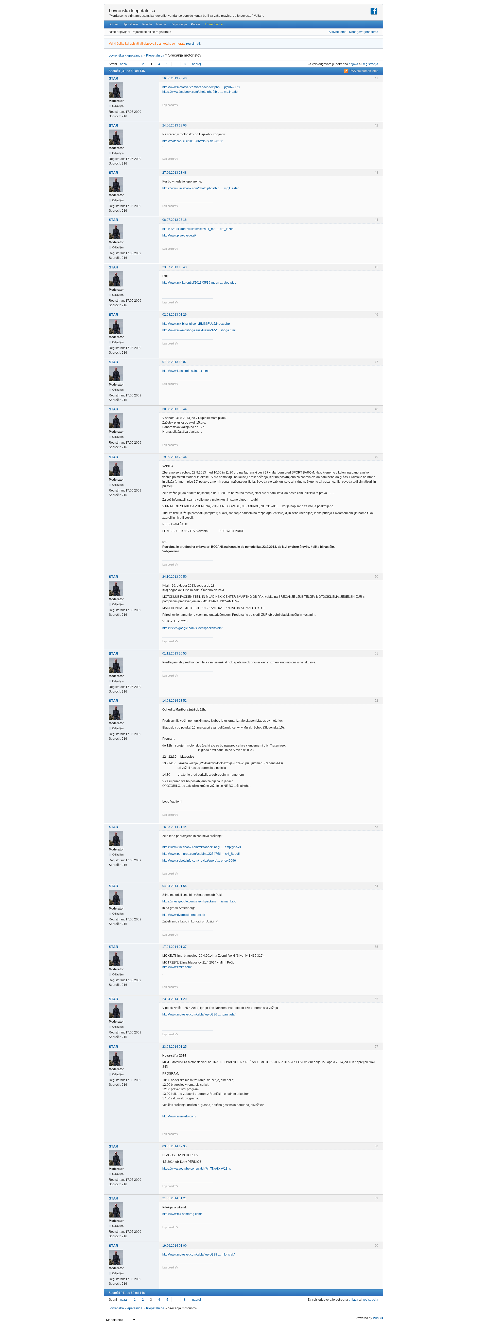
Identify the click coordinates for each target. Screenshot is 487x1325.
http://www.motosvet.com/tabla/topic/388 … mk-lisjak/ (198, 1254)
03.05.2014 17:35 (174, 1146)
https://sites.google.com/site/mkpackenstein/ (192, 628)
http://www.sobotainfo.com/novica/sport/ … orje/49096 (199, 860)
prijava (353, 64)
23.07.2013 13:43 (174, 267)
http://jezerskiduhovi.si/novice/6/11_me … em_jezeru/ (198, 229)
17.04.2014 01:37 (174, 947)
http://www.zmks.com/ (177, 967)
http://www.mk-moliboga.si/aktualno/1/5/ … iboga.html (199, 330)
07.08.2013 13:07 (174, 362)
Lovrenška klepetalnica (132, 10)
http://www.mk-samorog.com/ (182, 1214)
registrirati (193, 43)
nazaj (124, 64)
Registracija (178, 24)
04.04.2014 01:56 (174, 886)
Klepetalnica (155, 55)
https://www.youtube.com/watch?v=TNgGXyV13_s (196, 1168)
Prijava (196, 24)
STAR (113, 78)
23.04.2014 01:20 (174, 999)
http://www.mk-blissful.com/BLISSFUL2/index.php (196, 323)
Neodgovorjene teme (363, 32)
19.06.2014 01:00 (174, 1245)
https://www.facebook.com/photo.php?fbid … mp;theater (200, 92)
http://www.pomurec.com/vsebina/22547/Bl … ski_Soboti (201, 854)
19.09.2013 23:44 (174, 457)
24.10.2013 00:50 (174, 576)
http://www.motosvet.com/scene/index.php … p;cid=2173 (201, 87)
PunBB (378, 1318)
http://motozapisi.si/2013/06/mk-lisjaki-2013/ (192, 141)
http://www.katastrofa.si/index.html (185, 371)
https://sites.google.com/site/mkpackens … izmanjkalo (199, 901)
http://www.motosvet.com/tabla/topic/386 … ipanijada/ (198, 1014)
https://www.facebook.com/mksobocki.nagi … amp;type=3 (201, 847)
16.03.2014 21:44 (174, 827)
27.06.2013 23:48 (174, 172)
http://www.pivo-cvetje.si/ (179, 235)
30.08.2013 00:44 (174, 409)
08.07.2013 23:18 (174, 220)
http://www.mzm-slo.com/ (179, 1116)
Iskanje (161, 24)
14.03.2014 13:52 (174, 700)
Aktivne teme (337, 32)
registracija (370, 64)
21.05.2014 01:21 (174, 1198)
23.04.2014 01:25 (174, 1046)
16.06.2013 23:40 (174, 78)
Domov (113, 24)
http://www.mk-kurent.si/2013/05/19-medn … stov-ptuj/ (199, 282)
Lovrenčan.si (214, 24)
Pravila (147, 24)
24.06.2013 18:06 (174, 125)
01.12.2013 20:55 (174, 653)
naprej (196, 64)
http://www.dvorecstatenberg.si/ (183, 915)
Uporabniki (130, 24)
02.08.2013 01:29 (174, 314)
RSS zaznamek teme (364, 71)
